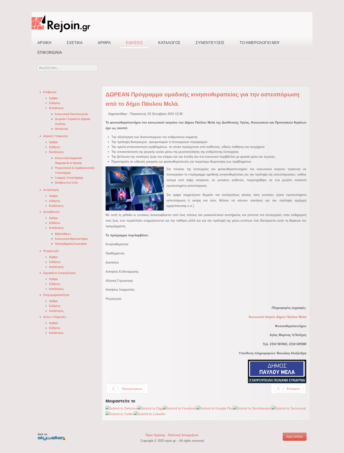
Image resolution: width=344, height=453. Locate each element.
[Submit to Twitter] (120, 414)
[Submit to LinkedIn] (149, 414)
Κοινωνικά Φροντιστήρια (71, 239)
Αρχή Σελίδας (294, 436)
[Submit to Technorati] (289, 408)
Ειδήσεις (134, 43)
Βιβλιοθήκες (63, 234)
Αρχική (44, 43)
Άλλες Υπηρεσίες (54, 317)
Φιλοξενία (61, 129)
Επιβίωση (49, 92)
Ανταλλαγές (51, 190)
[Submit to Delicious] (122, 408)
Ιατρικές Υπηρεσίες (55, 136)
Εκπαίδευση (51, 212)
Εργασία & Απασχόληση (59, 273)
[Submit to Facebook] (180, 408)
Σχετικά (75, 43)
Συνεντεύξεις (210, 43)
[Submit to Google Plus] (215, 408)
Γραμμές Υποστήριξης (69, 177)
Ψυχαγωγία (51, 251)
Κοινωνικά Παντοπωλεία (71, 114)
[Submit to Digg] (150, 408)
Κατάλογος (169, 43)
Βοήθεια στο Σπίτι (66, 182)
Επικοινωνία (49, 53)
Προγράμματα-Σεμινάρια (71, 243)
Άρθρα (104, 43)
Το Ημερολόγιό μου (260, 43)
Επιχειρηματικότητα (56, 295)
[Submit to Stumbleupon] (252, 408)
